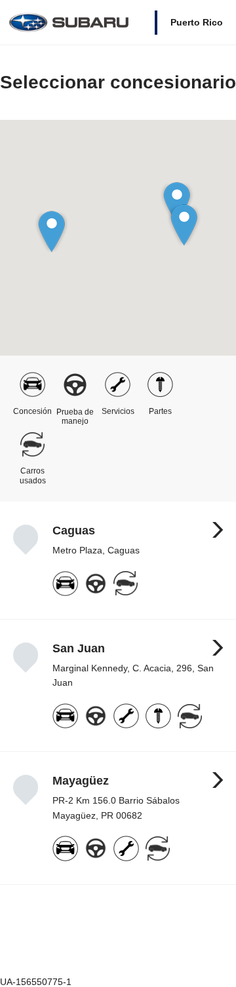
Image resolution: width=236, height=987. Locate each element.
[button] (184, 225)
